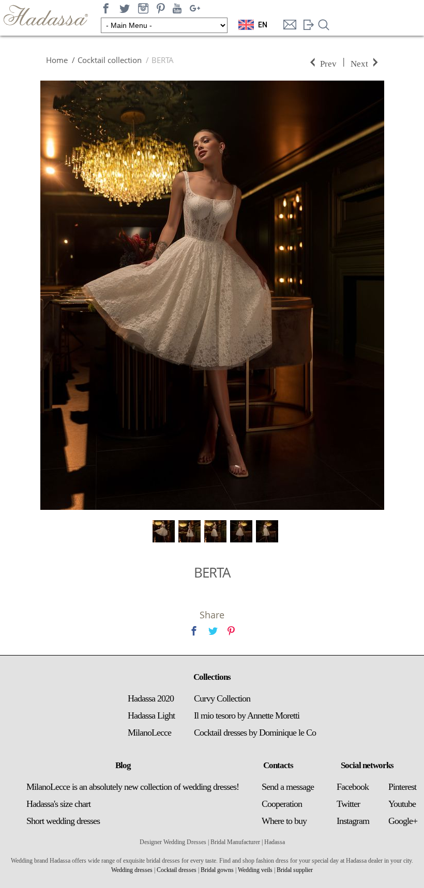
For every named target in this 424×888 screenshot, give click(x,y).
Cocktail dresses (176, 870)
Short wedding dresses (63, 821)
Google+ (402, 821)
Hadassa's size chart (58, 804)
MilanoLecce (149, 732)
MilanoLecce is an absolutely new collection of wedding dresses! (132, 787)
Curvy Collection (222, 698)
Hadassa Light (151, 715)
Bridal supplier (295, 870)
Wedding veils (255, 870)
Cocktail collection (110, 60)
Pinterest (402, 787)
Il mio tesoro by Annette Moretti (246, 715)
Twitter (348, 804)
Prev (328, 62)
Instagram (353, 821)
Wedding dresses (132, 870)
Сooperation (282, 804)
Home (57, 60)
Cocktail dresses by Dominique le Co (255, 732)
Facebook (353, 787)
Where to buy (284, 821)
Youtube (402, 804)
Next (359, 62)
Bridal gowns (217, 870)
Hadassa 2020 (151, 698)
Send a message (288, 787)
